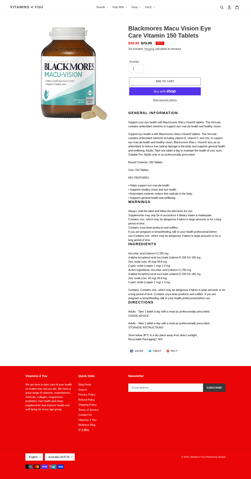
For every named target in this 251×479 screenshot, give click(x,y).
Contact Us (85, 414)
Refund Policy (86, 399)
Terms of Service (88, 409)
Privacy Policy (87, 394)
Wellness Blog (86, 424)
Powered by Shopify (216, 457)
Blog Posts (84, 384)
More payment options (165, 100)
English (33, 456)
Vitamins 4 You (26, 7)
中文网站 (83, 430)
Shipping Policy (87, 404)
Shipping (149, 48)
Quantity (134, 61)
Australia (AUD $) (58, 456)
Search (82, 389)
